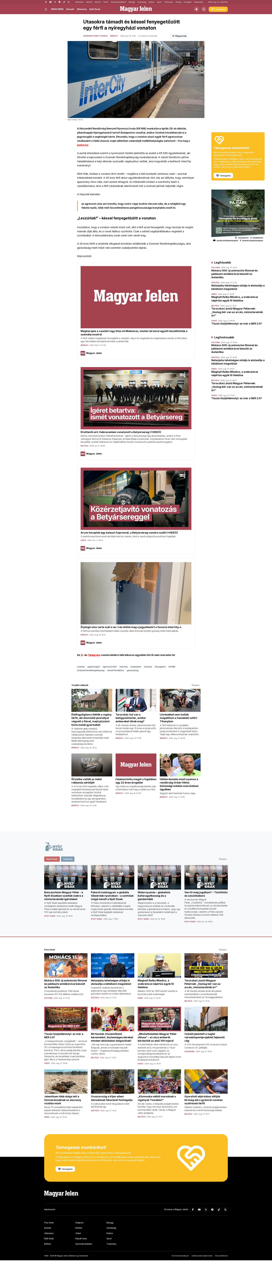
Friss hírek (49, 1222)
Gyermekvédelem (118, 2)
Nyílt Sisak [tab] (52, 859)
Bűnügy (132, 2)
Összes (195, 685)
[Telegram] (59, 2)
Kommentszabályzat (180, 1256)
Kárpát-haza (81, 1238)
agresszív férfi (110, 667)
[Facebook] (46, 2)
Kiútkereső (198, 2)
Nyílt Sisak (94, 9)
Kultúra (151, 2)
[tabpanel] (136, 896)
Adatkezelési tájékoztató (202, 1256)
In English (188, 2)
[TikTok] (64, 2)
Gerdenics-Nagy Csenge (95, 36)
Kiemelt (70, 9)
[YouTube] (50, 2)
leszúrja (148, 667)
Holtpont (79, 1222)
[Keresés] (203, 9)
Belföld (89, 2)
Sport (159, 2)
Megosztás (181, 36)
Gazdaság (142, 2)
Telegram (94, 655)
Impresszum (49, 1209)
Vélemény (79, 2)
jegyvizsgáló (94, 667)
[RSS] (68, 2)
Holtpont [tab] (67, 859)
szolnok (81, 667)
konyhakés (136, 667)
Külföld (98, 2)
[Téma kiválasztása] (196, 9)
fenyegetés (160, 667)
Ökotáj (178, 2)
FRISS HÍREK (57, 9)
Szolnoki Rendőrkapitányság (90, 670)
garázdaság (132, 670)
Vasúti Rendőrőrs (115, 670)
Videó (105, 2)
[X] (55, 2)
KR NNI (172, 667)
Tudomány (168, 2)
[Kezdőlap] (136, 9)
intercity (124, 667)
